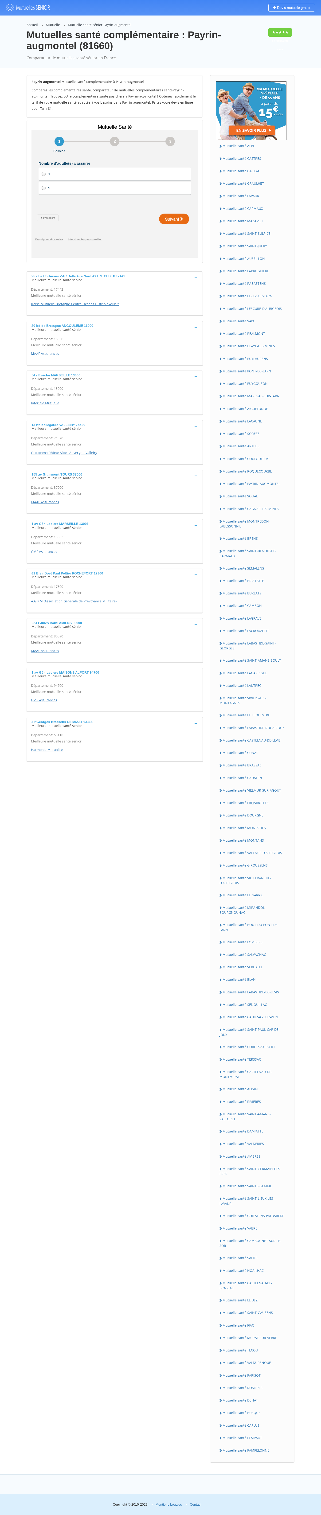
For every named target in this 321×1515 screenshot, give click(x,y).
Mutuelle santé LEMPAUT (242, 1438)
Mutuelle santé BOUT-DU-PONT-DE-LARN (249, 927)
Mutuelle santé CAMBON (242, 605)
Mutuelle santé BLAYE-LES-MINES (249, 346)
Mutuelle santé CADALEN (242, 778)
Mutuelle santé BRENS (240, 538)
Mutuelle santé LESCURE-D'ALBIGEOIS (252, 308)
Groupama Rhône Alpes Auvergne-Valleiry (64, 452)
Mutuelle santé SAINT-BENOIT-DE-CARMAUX (247, 553)
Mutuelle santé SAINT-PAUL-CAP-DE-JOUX (249, 1032)
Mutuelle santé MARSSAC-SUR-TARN (251, 396)
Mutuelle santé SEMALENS (243, 568)
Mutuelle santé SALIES (240, 1258)
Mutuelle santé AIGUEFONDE (245, 408)
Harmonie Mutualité (47, 749)
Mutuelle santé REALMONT (244, 333)
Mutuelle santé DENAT (240, 1400)
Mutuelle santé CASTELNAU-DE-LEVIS (252, 740)
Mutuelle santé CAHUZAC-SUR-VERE (251, 1017)
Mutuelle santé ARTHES (241, 446)
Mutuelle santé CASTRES (242, 158)
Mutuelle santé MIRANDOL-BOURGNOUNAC (242, 910)
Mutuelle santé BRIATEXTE (243, 580)
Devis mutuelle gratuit (293, 8)
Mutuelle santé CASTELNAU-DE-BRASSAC (245, 1285)
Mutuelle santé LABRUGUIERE (246, 271)
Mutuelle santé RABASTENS (244, 283)
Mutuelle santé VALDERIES (243, 1143)
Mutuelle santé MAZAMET (243, 221)
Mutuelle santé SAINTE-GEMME (247, 1186)
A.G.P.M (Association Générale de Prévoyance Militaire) (74, 601)
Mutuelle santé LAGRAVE (242, 618)
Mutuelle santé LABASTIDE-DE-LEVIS (251, 992)
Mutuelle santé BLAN (239, 979)
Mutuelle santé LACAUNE (242, 421)
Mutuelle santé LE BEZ (240, 1300)
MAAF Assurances (45, 353)
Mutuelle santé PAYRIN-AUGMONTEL (251, 483)
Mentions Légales (169, 1504)
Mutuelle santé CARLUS (241, 1425)
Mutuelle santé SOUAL (240, 496)
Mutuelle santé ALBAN (240, 1089)
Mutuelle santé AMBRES (241, 1156)
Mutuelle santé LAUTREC (242, 685)
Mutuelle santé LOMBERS (242, 942)
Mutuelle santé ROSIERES (242, 1388)
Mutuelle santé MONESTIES (244, 828)
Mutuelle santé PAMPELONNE (246, 1450)
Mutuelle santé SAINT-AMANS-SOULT (252, 660)
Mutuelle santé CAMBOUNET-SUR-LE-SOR (250, 1243)
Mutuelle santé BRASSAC (242, 765)
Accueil (32, 25)
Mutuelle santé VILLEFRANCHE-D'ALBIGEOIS (245, 880)
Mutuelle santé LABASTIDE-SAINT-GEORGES (247, 645)
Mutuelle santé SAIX (238, 321)
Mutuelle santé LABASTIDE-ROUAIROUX (253, 728)
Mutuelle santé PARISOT (242, 1375)
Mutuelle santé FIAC (238, 1325)
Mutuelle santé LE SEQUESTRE (246, 715)
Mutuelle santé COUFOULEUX (246, 459)
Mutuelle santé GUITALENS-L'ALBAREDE (253, 1216)
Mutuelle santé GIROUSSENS (245, 865)
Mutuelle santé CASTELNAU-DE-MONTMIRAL (245, 1074)
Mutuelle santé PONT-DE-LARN (247, 371)
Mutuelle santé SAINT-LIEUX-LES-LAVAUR (246, 1201)
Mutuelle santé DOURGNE (243, 815)
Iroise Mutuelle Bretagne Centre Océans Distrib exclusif (75, 304)
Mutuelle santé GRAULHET (243, 183)
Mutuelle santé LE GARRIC (243, 895)
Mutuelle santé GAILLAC (241, 171)
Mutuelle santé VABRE (240, 1228)
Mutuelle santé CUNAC (240, 752)
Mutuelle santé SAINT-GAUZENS (248, 1312)
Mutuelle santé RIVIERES (242, 1101)
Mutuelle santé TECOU (240, 1350)
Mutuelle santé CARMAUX (243, 208)
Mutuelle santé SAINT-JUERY (245, 246)
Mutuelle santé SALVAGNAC (244, 954)
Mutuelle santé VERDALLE (243, 967)
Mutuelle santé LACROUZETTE (246, 631)
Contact (195, 1504)
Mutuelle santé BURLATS (242, 593)
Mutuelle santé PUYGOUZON (245, 383)
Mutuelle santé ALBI (238, 146)
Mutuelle (53, 25)
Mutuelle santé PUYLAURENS (245, 358)
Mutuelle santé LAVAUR (241, 196)
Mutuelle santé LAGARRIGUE (245, 673)
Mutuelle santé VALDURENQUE (247, 1362)
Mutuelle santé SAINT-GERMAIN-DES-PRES (250, 1171)
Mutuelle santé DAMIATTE (243, 1131)
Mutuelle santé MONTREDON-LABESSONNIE (244, 523)
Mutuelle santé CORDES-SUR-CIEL (249, 1047)
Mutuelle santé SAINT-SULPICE (246, 233)
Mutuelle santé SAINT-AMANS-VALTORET (245, 1116)
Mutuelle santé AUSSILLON (244, 258)
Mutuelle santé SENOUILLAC (245, 1004)
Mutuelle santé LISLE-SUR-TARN (247, 296)
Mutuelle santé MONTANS (243, 840)
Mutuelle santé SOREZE (241, 433)
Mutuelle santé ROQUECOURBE (247, 471)
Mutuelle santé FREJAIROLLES (246, 802)
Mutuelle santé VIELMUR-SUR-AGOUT (252, 790)
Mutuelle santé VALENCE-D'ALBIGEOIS (252, 853)
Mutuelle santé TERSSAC (242, 1059)
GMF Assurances (44, 551)
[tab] (115, 277)
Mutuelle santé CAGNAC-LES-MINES (251, 509)
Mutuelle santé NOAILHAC (243, 1270)
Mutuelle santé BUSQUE (241, 1412)
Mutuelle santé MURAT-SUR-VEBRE (250, 1337)
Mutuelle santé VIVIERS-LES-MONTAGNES (242, 700)
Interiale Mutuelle (45, 403)
